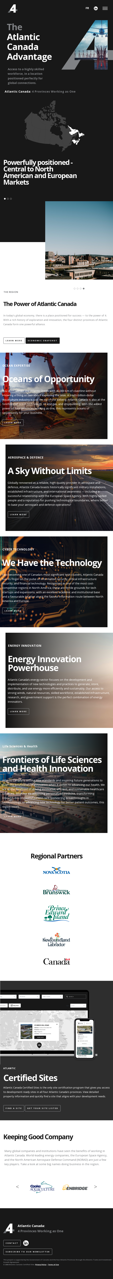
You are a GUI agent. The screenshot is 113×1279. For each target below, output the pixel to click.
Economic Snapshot (42, 340)
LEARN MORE (14, 340)
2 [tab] (8, 199)
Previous (17, 1186)
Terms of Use (53, 1265)
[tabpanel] (79, 240)
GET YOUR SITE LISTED (42, 1108)
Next (95, 1186)
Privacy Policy (40, 1265)
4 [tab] (84, 289)
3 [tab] (11, 199)
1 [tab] (5, 199)
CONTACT (12, 1243)
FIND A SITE (14, 1108)
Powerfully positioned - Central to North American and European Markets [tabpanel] (40, 172)
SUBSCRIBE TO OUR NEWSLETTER (28, 1251)
